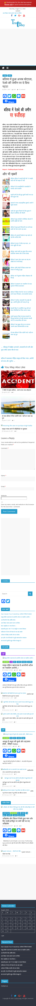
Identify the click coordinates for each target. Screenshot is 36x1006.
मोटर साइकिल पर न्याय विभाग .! (8, 626)
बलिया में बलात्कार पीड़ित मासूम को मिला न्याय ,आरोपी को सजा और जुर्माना (17, 359)
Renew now (9, 4)
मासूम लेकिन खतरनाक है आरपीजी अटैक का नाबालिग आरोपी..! (15, 617)
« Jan (2, 936)
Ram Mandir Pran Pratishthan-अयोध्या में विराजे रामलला (16, 614)
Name (3, 475)
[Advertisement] (18, 47)
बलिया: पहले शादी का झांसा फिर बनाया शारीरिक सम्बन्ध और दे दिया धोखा (21, 252)
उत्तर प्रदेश (5, 662)
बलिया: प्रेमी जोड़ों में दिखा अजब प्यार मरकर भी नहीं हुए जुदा (21, 269)
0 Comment (22, 89)
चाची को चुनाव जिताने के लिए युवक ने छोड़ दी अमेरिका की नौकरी (21, 212)
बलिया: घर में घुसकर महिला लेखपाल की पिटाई (21, 277)
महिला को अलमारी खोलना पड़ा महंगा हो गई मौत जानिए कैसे (21, 236)
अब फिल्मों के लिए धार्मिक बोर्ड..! (8, 620)
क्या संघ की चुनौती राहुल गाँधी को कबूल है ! (11, 640)
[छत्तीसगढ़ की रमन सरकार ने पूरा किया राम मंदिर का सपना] (15, 790)
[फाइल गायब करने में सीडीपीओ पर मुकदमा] (16, 426)
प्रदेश (19, 662)
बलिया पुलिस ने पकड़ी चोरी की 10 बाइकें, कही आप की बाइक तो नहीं (22, 179)
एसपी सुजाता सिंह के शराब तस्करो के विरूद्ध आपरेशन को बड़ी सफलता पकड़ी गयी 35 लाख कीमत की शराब (21, 318)
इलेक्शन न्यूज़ (6, 813)
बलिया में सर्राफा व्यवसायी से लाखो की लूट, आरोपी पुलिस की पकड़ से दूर (21, 301)
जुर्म (11, 662)
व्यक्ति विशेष (21, 815)
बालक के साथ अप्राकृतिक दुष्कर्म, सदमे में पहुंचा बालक (22, 204)
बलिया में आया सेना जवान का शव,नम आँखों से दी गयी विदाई (20, 260)
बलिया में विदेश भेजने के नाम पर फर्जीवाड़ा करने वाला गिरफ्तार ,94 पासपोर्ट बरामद (22, 293)
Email (3, 486)
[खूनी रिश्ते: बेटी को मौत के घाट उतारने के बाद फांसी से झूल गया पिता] (17, 702)
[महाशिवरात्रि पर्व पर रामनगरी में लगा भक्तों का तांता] (13, 769)
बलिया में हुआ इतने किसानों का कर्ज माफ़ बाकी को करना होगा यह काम (21, 228)
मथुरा (23, 738)
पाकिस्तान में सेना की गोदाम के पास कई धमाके (11, 632)
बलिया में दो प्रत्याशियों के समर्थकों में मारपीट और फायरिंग (20, 188)
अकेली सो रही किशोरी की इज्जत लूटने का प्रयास (17, 695)
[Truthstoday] (3, 68)
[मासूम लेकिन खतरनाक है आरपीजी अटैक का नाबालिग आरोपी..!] (18, 658)
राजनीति (29, 662)
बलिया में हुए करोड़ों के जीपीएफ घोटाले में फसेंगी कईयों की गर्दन (21, 220)
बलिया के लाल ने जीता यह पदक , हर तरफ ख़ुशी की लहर (21, 244)
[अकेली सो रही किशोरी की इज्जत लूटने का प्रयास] (13, 693)
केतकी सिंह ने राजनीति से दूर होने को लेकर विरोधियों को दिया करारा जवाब (21, 309)
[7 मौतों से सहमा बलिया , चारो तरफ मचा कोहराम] (18, 372)
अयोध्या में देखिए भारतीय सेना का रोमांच (10, 635)
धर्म (14, 738)
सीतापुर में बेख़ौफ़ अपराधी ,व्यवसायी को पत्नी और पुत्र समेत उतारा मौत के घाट (17, 348)
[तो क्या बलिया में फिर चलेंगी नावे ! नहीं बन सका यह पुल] (18, 397)
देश (14, 662)
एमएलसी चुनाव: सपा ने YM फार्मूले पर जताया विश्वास (13, 629)
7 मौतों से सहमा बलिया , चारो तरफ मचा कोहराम (16, 390)
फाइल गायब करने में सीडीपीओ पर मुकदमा (14, 429)
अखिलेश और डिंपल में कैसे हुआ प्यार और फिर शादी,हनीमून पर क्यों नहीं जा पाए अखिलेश (17, 821)
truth (14, 89)
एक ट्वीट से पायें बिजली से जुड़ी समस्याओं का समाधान (13, 638)
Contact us (4, 986)
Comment (5, 448)
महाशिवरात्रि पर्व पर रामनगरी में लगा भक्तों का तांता (17, 771)
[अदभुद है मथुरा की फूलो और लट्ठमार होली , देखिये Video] (18, 734)
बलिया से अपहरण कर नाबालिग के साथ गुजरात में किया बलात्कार (21, 285)
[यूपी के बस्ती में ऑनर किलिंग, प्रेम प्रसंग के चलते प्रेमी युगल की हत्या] (17, 714)
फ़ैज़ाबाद (24, 662)
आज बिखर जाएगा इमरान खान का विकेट (12, 13)
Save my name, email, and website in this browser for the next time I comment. (17, 505)
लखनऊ (15, 815)
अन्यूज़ (4, 75)
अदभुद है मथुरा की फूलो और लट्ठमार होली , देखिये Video (16, 742)
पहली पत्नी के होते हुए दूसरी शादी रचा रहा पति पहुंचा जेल (22, 196)
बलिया (9, 75)
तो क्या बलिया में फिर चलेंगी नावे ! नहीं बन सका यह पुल (22, 333)
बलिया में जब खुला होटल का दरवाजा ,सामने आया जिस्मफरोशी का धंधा (20, 325)
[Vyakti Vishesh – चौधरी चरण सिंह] (11, 851)
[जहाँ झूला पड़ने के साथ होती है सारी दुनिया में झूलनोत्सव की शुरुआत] (17, 778)
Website (4, 496)
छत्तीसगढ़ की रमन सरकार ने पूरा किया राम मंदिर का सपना (17, 792)
